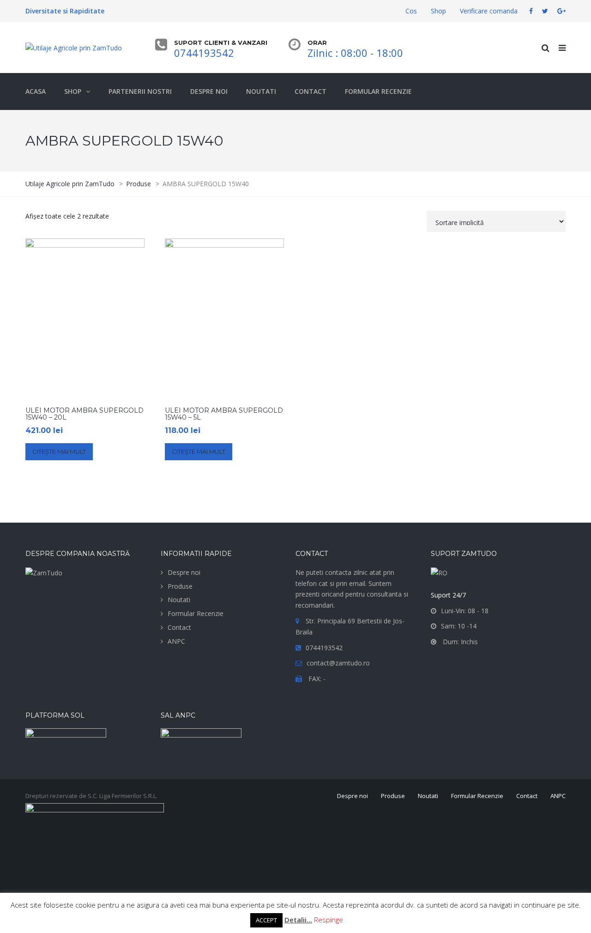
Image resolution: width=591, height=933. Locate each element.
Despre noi (184, 572)
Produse (180, 586)
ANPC (176, 641)
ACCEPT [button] (266, 920)
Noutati (179, 599)
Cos (411, 10)
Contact (179, 627)
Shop (438, 10)
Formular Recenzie (195, 613)
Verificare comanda (489, 10)
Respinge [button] (328, 919)
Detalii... (298, 919)
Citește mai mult (59, 451)
